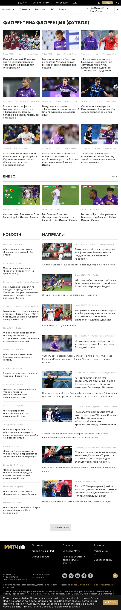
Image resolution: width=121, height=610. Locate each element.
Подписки (68, 545)
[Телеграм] (71, 575)
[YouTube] (77, 575)
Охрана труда (40, 556)
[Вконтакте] (64, 575)
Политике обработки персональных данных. (30, 600)
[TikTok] (83, 575)
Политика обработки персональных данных (74, 559)
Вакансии (98, 545)
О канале (37, 545)
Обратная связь (102, 559)
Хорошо (110, 602)
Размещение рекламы (100, 553)
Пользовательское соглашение (41, 575)
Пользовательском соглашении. (78, 600)
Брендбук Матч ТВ (73, 551)
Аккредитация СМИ (43, 551)
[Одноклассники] (90, 575)
